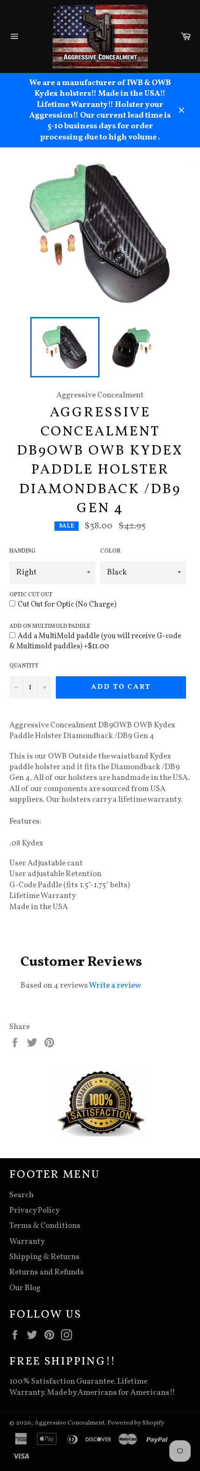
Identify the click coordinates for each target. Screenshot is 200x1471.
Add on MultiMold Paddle (49, 626)
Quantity (24, 666)
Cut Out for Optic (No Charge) (67, 605)
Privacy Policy (34, 1210)
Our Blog (24, 1288)
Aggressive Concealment (69, 1422)
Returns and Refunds (46, 1272)
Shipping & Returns (44, 1257)
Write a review (115, 985)
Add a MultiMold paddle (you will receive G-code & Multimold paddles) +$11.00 (95, 641)
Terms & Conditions (44, 1225)
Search (21, 1195)
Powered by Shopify (135, 1422)
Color (110, 551)
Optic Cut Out (31, 595)
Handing (22, 551)
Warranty (27, 1241)
